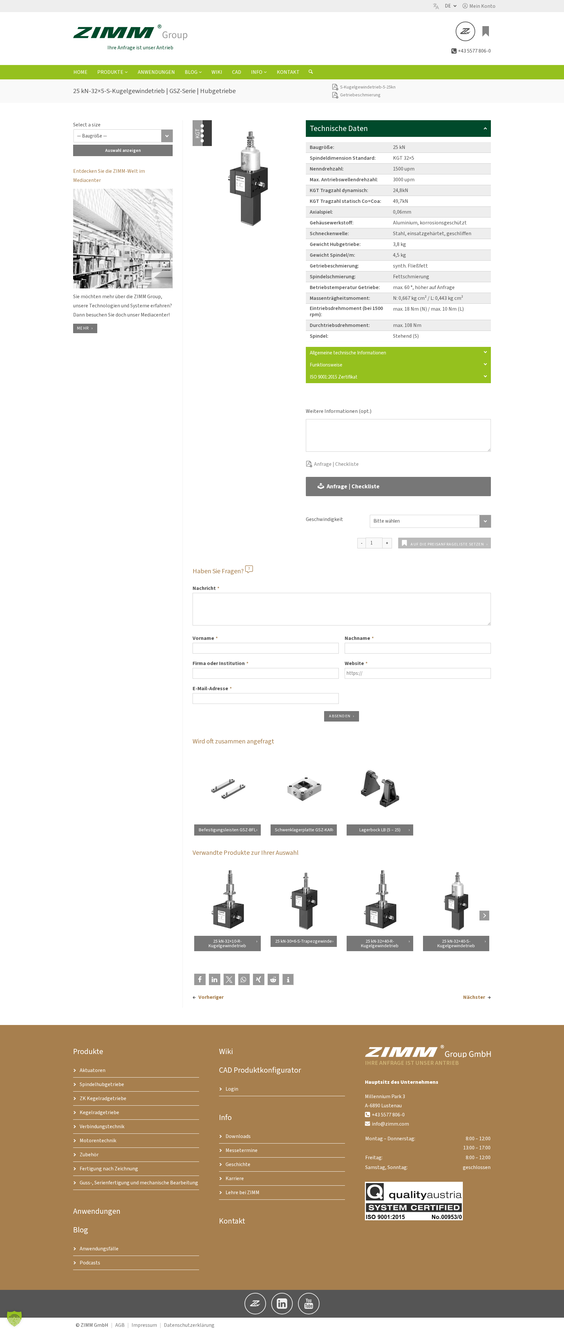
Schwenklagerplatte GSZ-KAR (303, 830)
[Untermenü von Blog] (200, 71)
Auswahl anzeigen (123, 150)
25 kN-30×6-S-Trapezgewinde (303, 941)
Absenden (340, 716)
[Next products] (484, 915)
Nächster (474, 997)
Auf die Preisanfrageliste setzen (447, 544)
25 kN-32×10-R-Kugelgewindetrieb (227, 943)
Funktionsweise (326, 365)
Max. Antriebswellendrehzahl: (344, 179)
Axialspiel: (321, 212)
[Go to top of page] (554, 1323)
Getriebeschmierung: (334, 265)
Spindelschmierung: (333, 276)
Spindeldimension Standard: (343, 158)
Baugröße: (322, 147)
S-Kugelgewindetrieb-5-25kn (368, 87)
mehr (83, 328)
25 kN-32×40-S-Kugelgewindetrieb (456, 943)
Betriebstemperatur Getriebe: (345, 287)
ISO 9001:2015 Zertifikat (333, 377)
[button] (478, 6)
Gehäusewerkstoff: (331, 222)
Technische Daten (339, 128)
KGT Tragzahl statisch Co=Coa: (345, 201)
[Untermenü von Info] (265, 71)
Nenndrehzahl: (327, 168)
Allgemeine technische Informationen (348, 353)
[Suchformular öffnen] (310, 72)
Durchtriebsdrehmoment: (340, 325)
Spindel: (319, 336)
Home (80, 72)
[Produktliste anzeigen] (485, 31)
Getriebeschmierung (360, 95)
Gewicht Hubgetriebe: (335, 244)
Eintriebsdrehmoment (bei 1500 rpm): (346, 311)
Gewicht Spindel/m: (332, 255)
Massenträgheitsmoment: (340, 298)
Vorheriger (211, 997)
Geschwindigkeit (324, 519)
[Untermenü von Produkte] (126, 71)
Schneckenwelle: (329, 233)
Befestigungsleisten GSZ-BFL (227, 830)
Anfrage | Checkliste (336, 464)
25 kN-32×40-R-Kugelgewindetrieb (380, 943)
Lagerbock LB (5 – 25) (379, 830)
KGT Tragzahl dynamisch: (339, 190)
